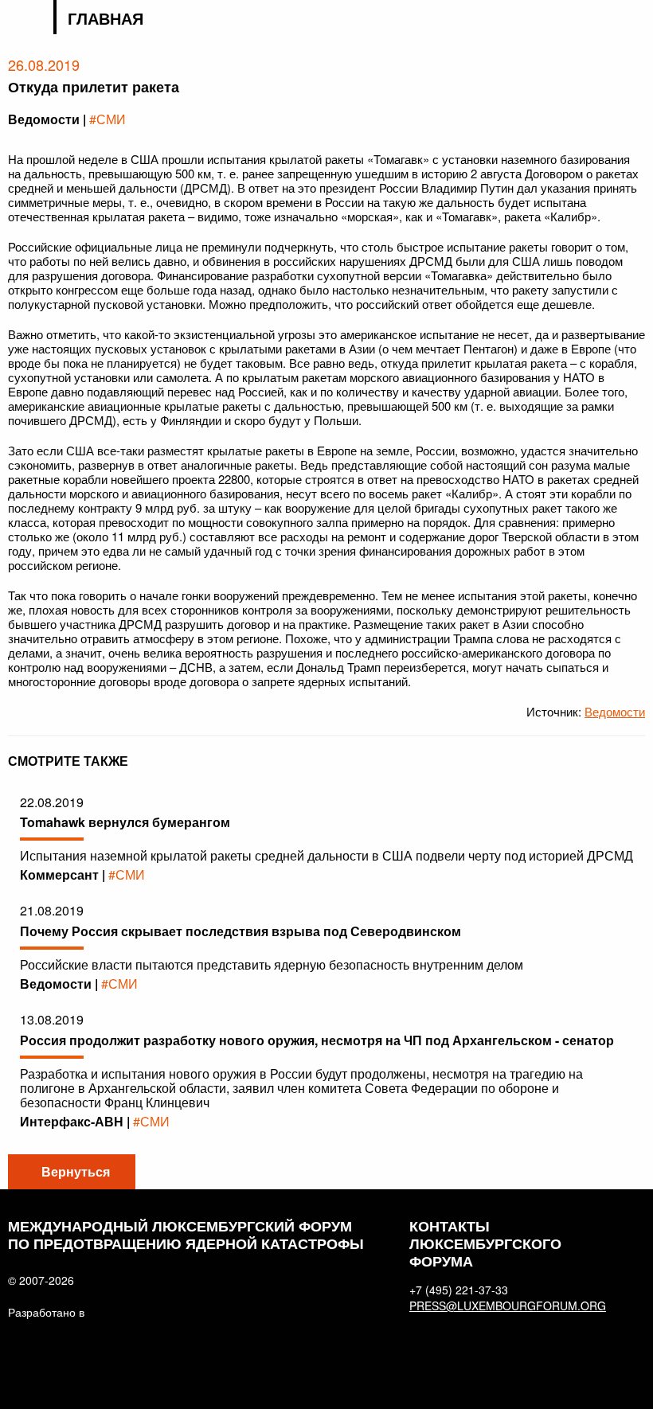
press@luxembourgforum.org (504, 1305)
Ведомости (615, 711)
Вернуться (75, 1171)
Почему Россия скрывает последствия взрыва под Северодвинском (240, 931)
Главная (105, 18)
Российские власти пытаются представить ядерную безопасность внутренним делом (271, 964)
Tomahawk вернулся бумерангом (125, 822)
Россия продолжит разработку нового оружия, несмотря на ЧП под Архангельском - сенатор (317, 1040)
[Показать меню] (635, 19)
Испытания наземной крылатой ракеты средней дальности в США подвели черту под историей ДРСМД (326, 855)
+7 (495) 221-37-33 (458, 1290)
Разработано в (46, 1312)
